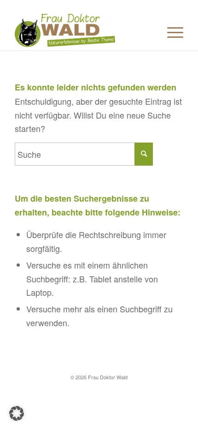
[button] (16, 413)
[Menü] (170, 31)
